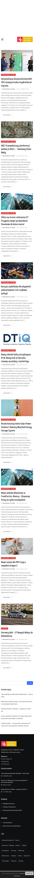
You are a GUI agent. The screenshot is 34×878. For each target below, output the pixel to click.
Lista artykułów (7, 822)
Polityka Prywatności (9, 807)
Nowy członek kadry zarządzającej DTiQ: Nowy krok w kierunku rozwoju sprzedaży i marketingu (16, 357)
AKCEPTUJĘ (29, 873)
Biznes (17, 840)
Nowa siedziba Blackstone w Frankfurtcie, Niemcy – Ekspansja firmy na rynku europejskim (15, 496)
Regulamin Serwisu (8, 803)
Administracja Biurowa (8, 840)
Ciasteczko (17, 876)
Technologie (5, 861)
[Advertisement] (17, 18)
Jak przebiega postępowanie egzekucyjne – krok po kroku (15, 773)
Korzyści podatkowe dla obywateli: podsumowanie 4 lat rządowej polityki (16, 290)
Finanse (17, 845)
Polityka (13, 856)
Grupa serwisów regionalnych (12, 826)
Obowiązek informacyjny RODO (12, 810)
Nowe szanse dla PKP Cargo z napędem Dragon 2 (13, 563)
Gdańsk (24, 845)
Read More (6, 115)
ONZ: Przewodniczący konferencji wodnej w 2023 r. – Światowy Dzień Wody (16, 149)
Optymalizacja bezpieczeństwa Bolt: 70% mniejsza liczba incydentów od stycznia (16, 82)
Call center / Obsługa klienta (8, 845)
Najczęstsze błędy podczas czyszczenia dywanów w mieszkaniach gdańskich (14, 781)
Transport (13, 861)
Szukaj (30, 683)
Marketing (21, 850)
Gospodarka (5, 850)
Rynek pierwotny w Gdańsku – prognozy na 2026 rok (14, 789)
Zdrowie (21, 861)
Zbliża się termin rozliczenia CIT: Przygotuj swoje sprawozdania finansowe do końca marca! (15, 220)
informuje (13, 850)
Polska (20, 856)
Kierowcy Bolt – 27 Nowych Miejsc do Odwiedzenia (17, 634)
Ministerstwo (5, 856)
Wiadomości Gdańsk (9, 89)
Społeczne (27, 856)
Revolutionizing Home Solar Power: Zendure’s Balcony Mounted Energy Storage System (16, 427)
